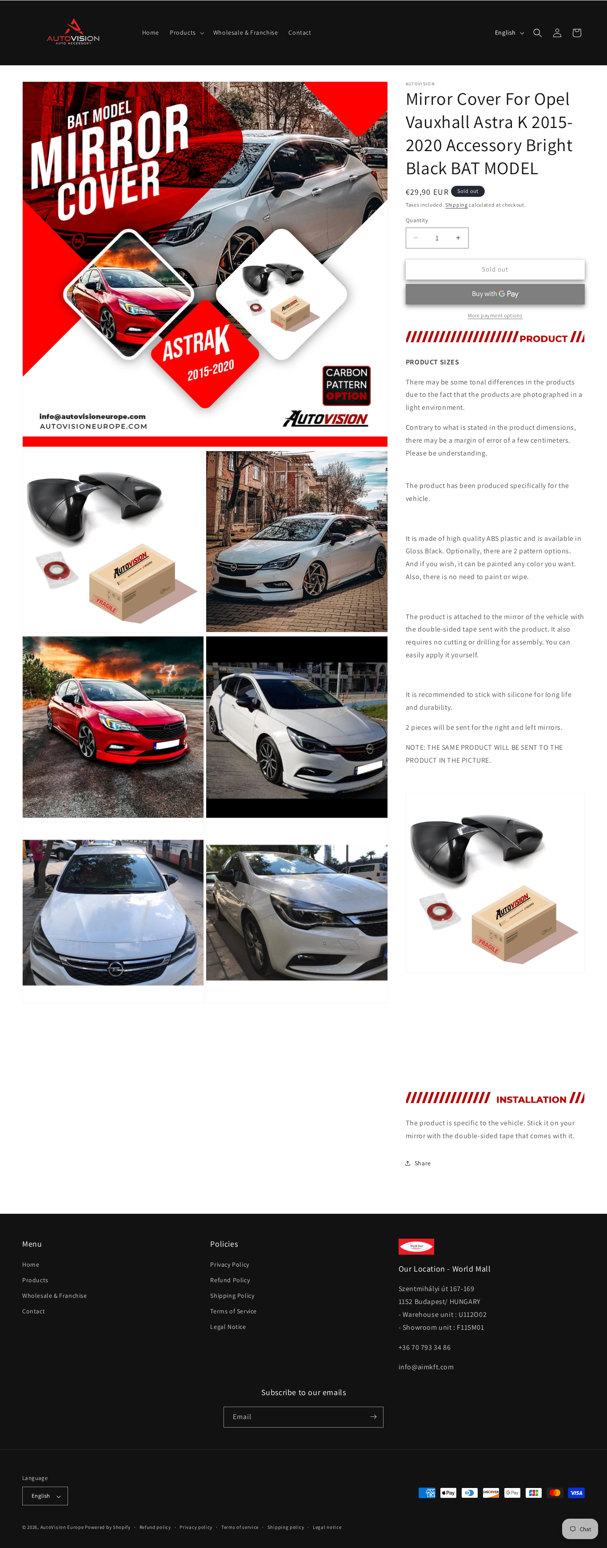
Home (30, 1264)
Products (35, 1280)
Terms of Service (233, 1311)
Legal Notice (228, 1327)
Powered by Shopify (108, 1527)
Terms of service (240, 1527)
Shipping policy (286, 1527)
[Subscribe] (373, 1416)
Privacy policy (196, 1527)
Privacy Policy (229, 1264)
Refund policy (155, 1527)
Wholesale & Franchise (54, 1296)
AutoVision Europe (62, 1527)
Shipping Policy (232, 1296)
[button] (186, 32)
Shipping (456, 204)
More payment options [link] (495, 315)
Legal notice (327, 1527)
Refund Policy (230, 1280)
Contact (33, 1311)
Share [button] (423, 1163)
